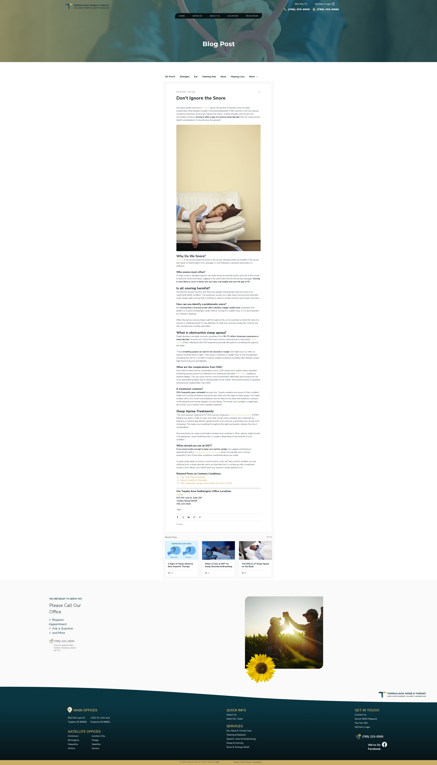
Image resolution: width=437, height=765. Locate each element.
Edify (217, 762)
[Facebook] (384, 744)
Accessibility (257, 762)
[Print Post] (200, 517)
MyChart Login (362, 727)
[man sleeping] (255, 550)
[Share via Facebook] (177, 517)
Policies (236, 762)
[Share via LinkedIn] (189, 517)
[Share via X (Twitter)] (183, 517)
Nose (223, 76)
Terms (242, 762)
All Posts (170, 76)
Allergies (184, 76)
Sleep (179, 509)
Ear (196, 76)
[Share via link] (194, 517)
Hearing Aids (209, 76)
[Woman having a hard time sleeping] (218, 550)
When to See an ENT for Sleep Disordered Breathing (218, 565)
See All (269, 537)
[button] (197, 16)
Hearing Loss (238, 76)
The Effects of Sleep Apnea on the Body (255, 565)
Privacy (248, 762)
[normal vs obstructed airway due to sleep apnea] (181, 550)
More (252, 76)
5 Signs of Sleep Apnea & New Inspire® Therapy (180, 565)
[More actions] (259, 91)
